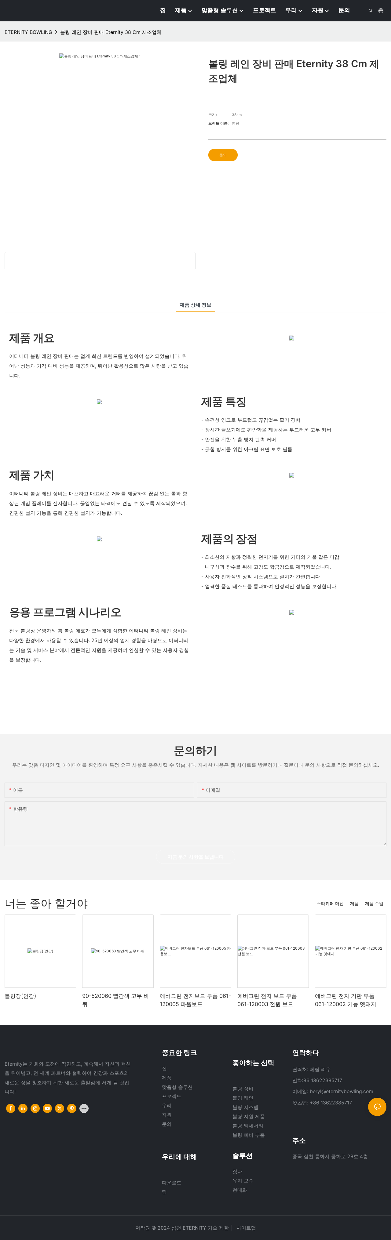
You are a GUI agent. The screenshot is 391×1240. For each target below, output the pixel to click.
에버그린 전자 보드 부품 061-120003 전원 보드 (267, 1000)
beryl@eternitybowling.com (341, 1091)
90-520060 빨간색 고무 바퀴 (115, 1000)
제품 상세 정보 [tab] (195, 305)
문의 (223, 155)
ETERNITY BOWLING (28, 32)
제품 (354, 903)
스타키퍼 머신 (330, 903)
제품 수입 (374, 903)
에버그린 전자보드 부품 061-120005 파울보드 (195, 1000)
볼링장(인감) (20, 996)
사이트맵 (245, 1228)
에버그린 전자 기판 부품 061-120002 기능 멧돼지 (345, 1000)
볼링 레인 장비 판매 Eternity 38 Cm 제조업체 (111, 32)
